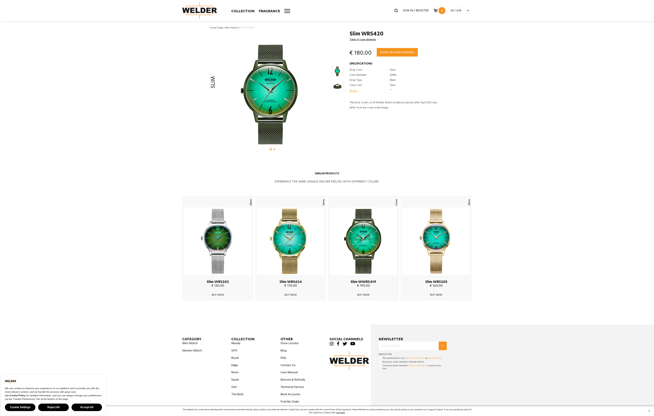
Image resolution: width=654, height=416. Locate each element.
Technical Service (292, 387)
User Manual (289, 372)
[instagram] (331, 345)
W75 (234, 351)
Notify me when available (397, 52)
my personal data (417, 365)
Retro (235, 372)
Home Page (216, 27)
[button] (270, 149)
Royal (235, 358)
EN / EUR (456, 10)
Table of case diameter (362, 39)
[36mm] (291, 277)
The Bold (237, 394)
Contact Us (288, 365)
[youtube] (352, 344)
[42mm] (363, 277)
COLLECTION (243, 11)
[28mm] (218, 277)
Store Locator (290, 343)
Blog (283, 351)
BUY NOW (218, 295)
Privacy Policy (434, 358)
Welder (199, 10)
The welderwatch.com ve (411, 358)
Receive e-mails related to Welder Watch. (403, 361)
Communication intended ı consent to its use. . (411, 367)
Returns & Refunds (293, 380)
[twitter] (345, 345)
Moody (235, 343)
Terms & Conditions (415, 358)
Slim (234, 387)
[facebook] (338, 345)
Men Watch (231, 27)
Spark (235, 380)
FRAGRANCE (269, 11)
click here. (340, 412)
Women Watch (192, 351)
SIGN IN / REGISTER (416, 10)
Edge (234, 365)
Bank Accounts (290, 394)
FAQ (283, 358)
